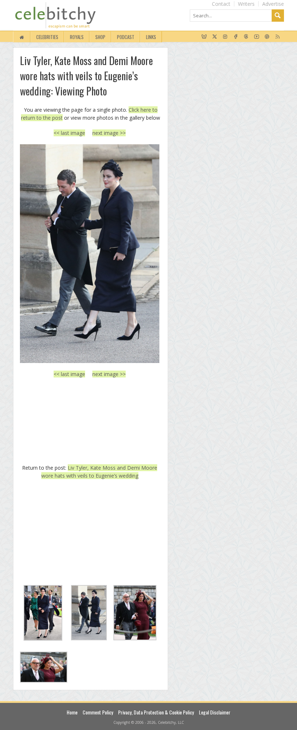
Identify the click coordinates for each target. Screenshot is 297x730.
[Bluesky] (204, 36)
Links (151, 36)
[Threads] (246, 36)
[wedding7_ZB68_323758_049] (89, 253)
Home (72, 712)
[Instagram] (225, 36)
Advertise (273, 4)
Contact (221, 4)
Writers (246, 4)
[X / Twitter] (214, 36)
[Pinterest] (267, 36)
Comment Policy (98, 712)
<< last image (69, 132)
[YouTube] (256, 36)
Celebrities (47, 36)
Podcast (125, 36)
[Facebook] (235, 36)
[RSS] (277, 36)
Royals (77, 36)
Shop (100, 36)
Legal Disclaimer (214, 712)
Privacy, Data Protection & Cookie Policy (156, 712)
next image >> (109, 132)
